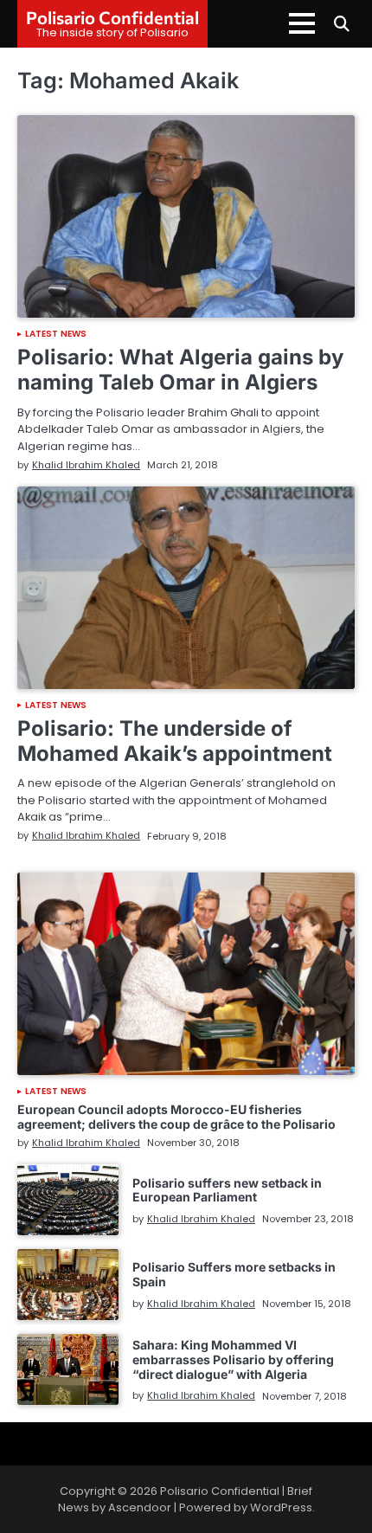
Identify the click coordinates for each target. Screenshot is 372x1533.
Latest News (56, 334)
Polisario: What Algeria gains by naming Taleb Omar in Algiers (180, 370)
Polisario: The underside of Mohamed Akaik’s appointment (174, 741)
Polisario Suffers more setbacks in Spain (234, 1274)
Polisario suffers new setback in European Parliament (227, 1190)
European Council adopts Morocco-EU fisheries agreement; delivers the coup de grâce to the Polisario (176, 1116)
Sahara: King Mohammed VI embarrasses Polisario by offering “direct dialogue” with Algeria (233, 1359)
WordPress (281, 1507)
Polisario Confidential (112, 17)
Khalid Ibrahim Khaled (86, 465)
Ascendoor (139, 1507)
